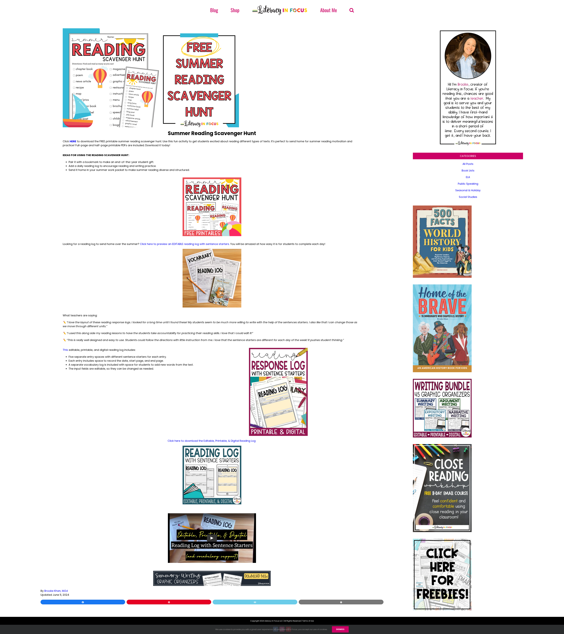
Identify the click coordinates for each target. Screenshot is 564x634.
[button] (332, 10)
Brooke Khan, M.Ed (56, 591)
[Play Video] (212, 537)
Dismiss (340, 629)
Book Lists (468, 170)
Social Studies (468, 197)
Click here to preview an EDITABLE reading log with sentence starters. (185, 244)
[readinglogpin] (278, 349)
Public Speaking (468, 184)
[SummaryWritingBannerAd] (212, 572)
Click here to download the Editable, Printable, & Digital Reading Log (212, 441)
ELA (468, 177)
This (65, 350)
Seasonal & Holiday (468, 190)
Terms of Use (308, 621)
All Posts (468, 164)
